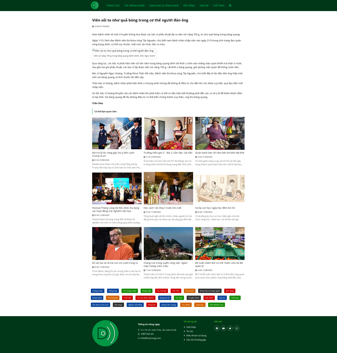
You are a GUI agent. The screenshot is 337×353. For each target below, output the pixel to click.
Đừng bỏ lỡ (165, 298)
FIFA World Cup (216, 305)
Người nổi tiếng (135, 305)
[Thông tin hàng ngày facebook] (217, 328)
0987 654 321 (147, 333)
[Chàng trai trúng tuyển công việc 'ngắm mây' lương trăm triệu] (168, 243)
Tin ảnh (179, 298)
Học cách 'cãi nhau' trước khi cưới (162, 207)
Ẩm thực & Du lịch (100, 305)
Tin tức (189, 331)
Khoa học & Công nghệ (164, 5)
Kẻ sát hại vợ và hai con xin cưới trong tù (115, 262)
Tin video (186, 305)
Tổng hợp (113, 291)
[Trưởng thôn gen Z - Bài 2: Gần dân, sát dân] (168, 133)
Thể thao (218, 5)
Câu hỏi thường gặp (196, 339)
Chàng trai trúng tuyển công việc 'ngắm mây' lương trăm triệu (166, 264)
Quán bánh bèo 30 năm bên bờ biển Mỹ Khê (219, 152)
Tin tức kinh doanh (145, 298)
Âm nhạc (118, 305)
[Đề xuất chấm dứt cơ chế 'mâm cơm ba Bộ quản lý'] (220, 243)
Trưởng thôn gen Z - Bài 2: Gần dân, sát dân (168, 152)
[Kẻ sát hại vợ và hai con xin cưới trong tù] (117, 243)
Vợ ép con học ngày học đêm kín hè (215, 207)
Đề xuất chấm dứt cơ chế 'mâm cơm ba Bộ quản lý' (219, 264)
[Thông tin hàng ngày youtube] (223, 328)
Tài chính (190, 291)
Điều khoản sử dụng (196, 335)
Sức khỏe (209, 298)
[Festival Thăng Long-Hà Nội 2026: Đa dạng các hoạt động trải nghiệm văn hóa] (117, 188)
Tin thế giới (113, 298)
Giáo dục (200, 305)
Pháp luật (146, 291)
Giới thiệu (191, 327)
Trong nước (98, 291)
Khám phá (97, 298)
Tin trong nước (134, 5)
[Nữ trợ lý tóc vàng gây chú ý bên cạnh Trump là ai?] (117, 133)
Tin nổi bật (161, 291)
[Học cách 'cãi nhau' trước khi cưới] (168, 188)
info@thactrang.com (151, 338)
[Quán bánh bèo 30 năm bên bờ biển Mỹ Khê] (220, 133)
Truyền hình (193, 298)
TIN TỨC (176, 291)
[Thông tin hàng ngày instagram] (236, 328)
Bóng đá (151, 305)
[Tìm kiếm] (229, 5)
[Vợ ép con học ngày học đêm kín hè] (220, 188)
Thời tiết (127, 298)
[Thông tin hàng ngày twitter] (230, 328)
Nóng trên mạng (168, 305)
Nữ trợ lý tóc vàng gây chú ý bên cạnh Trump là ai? (113, 154)
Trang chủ (113, 5)
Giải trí (204, 5)
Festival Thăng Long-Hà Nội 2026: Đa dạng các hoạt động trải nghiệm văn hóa (115, 209)
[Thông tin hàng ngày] (97, 5)
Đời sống (189, 5)
